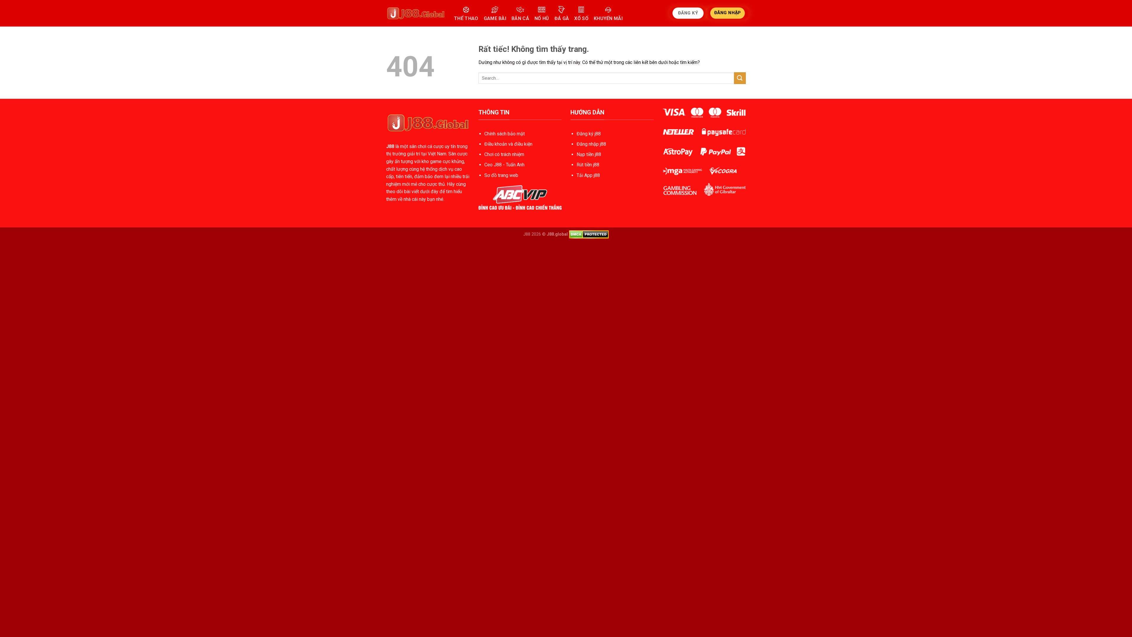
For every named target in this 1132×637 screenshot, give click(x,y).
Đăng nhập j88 (591, 144)
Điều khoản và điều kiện (508, 144)
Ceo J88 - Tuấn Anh (504, 165)
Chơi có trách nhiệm (504, 154)
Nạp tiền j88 (589, 154)
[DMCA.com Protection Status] (589, 234)
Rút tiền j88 (588, 165)
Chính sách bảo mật (504, 134)
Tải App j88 (588, 175)
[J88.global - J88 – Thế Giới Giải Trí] (415, 13)
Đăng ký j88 (589, 134)
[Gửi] (740, 78)
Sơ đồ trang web (501, 175)
